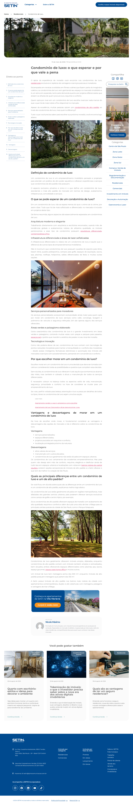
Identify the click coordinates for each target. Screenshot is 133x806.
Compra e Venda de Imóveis (117, 169)
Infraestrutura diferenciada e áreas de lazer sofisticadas (16, 104)
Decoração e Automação (117, 199)
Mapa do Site (74, 800)
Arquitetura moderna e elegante (15, 97)
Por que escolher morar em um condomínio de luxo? (15, 129)
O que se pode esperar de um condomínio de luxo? (16, 91)
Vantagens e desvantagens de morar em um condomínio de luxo (15, 138)
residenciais (36, 83)
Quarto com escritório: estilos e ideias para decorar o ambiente (21, 691)
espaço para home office (56, 570)
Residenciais (117, 183)
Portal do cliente (113, 761)
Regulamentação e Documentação (117, 177)
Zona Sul (117, 163)
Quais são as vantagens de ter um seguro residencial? (108, 691)
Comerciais (117, 188)
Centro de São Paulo (117, 146)
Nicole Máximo (53, 622)
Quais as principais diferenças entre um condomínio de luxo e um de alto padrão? (17, 157)
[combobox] (115, 84)
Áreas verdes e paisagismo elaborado (16, 117)
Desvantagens (12, 149)
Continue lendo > (14, 717)
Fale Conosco (112, 752)
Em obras (86, 758)
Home (6, 14)
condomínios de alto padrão (87, 107)
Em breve (86, 764)
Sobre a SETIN (48, 4)
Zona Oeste (117, 157)
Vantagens (12, 145)
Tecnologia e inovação (15, 123)
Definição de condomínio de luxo (16, 84)
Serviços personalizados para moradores (15, 111)
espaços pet (36, 337)
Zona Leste (117, 152)
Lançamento (88, 761)
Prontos (86, 755)
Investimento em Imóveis (117, 194)
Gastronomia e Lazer (117, 205)
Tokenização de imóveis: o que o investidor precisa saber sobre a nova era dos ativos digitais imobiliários (66, 692)
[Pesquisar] (127, 84)
